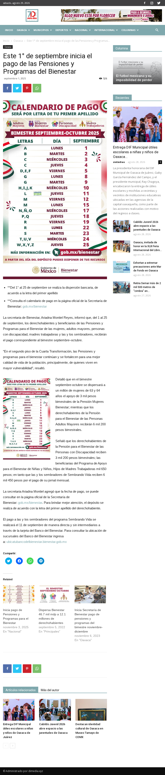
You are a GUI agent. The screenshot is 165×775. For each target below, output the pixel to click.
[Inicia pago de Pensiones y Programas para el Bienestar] (18, 594)
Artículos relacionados (21, 690)
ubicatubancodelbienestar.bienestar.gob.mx (36, 542)
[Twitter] (159, 3)
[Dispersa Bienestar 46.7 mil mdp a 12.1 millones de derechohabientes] (54, 594)
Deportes (61, 30)
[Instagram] (151, 3)
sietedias (119, 162)
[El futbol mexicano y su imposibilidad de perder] (137, 70)
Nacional (81, 30)
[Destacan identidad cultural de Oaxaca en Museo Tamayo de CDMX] (91, 710)
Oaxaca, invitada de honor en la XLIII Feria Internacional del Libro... (147, 246)
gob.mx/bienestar (35, 306)
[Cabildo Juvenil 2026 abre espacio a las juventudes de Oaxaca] (55, 710)
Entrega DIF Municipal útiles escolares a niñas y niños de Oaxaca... (135, 152)
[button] (157, 30)
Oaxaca (22, 30)
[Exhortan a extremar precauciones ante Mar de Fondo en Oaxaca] (121, 267)
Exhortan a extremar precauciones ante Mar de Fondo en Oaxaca (147, 266)
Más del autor (50, 690)
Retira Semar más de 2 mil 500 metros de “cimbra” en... (147, 287)
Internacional (104, 30)
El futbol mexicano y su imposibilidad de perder (134, 78)
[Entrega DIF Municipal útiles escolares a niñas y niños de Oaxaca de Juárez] (19, 710)
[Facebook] (144, 3)
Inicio (9, 30)
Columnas (128, 30)
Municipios (41, 30)
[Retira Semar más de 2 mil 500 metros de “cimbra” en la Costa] (121, 287)
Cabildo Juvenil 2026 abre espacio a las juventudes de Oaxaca (53, 728)
